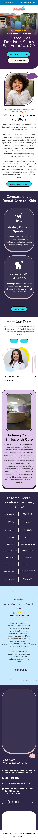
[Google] (16, 802)
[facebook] (4, 802)
